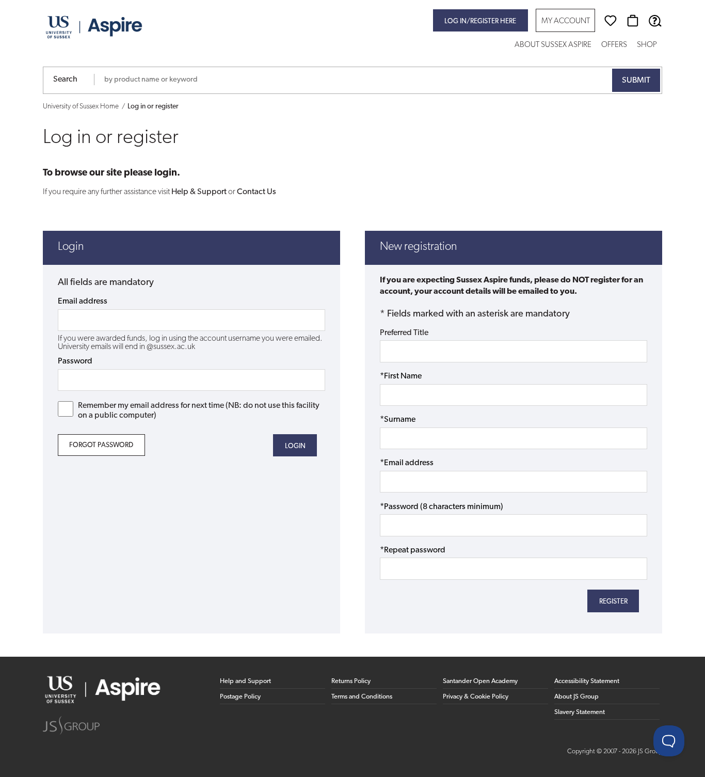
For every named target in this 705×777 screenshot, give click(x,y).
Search (65, 79)
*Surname (397, 420)
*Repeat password (412, 550)
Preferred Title (404, 333)
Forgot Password (101, 445)
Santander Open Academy (480, 681)
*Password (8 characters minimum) (441, 507)
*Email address (407, 463)
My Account (565, 21)
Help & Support (199, 192)
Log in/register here (480, 21)
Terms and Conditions (361, 696)
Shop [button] (647, 45)
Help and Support (245, 681)
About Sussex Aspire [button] (553, 45)
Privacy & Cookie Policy (475, 696)
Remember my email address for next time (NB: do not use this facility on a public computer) (198, 411)
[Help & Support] (655, 20)
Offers (614, 45)
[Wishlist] (610, 20)
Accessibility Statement (586, 681)
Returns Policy (351, 681)
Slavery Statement (579, 712)
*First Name (401, 376)
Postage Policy (240, 696)
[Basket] (633, 20)
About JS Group (576, 696)
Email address (82, 301)
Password (75, 361)
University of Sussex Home (81, 106)
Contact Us (256, 192)
